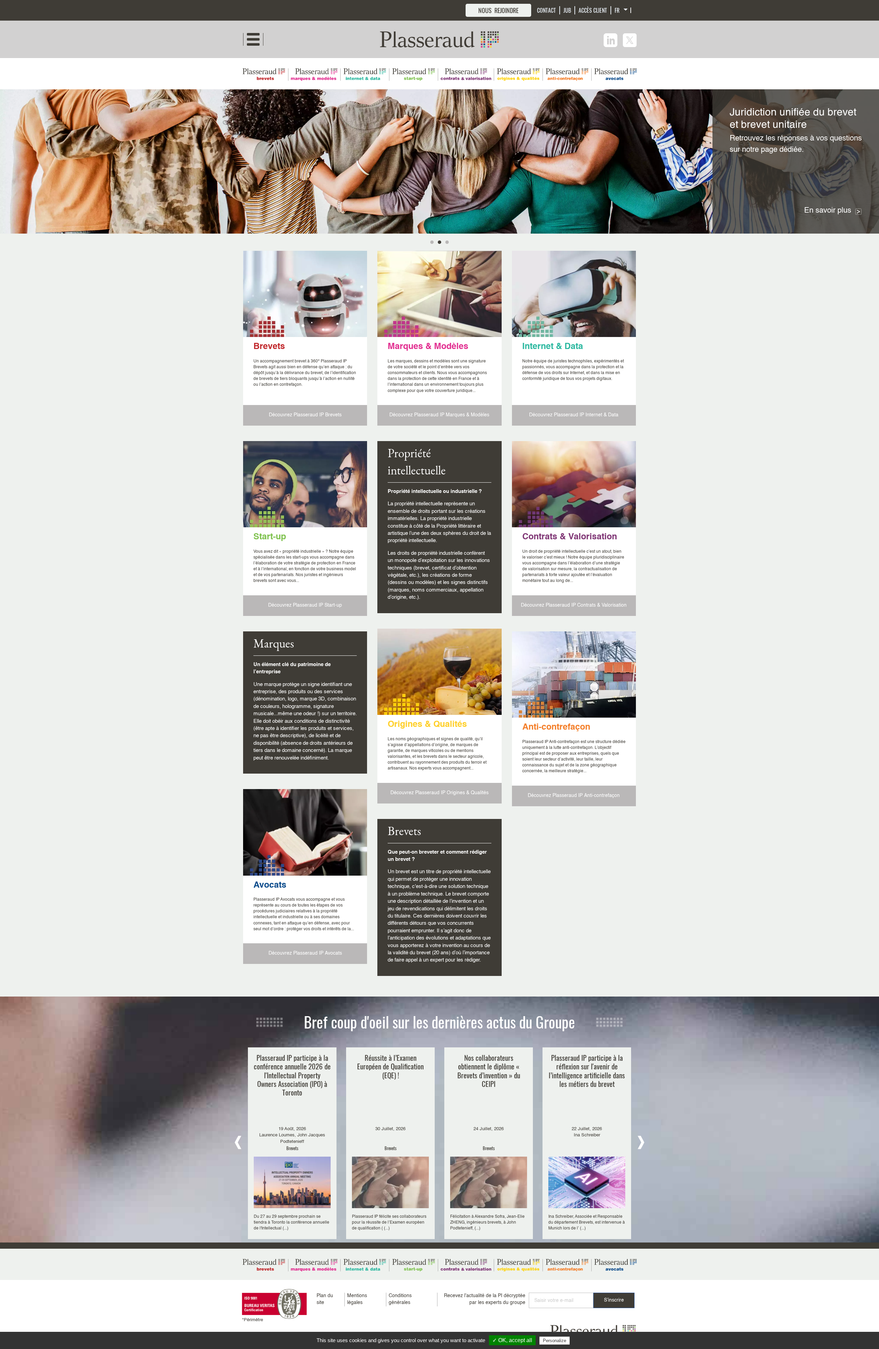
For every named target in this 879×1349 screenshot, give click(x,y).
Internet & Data (552, 346)
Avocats (269, 885)
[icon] (610, 40)
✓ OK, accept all (512, 1340)
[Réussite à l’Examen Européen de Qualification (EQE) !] (390, 1143)
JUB (567, 10)
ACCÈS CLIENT (593, 10)
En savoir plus (827, 210)
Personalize (554, 1340)
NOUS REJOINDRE (498, 10)
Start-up (269, 537)
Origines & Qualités (427, 724)
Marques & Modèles (428, 346)
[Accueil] (439, 39)
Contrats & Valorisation (569, 537)
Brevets (269, 346)
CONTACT (546, 10)
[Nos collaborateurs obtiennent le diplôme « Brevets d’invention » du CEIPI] (488, 1143)
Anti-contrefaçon (556, 727)
